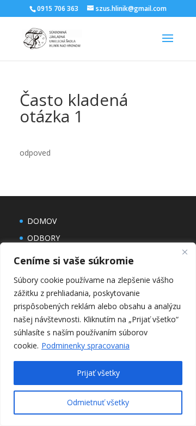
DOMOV (42, 221)
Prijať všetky (98, 373)
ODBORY (43, 238)
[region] (98, 334)
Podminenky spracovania (85, 345)
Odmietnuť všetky (98, 402)
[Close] (184, 251)
